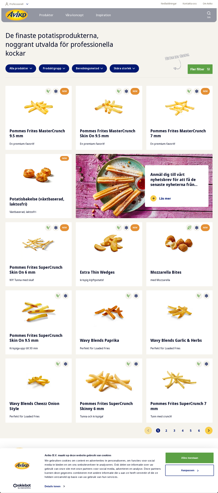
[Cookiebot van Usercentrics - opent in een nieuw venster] (22, 486)
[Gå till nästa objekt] (209, 430)
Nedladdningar (169, 3)
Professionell (16, 4)
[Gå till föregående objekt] (148, 430)
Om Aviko (208, 3)
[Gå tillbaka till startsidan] (16, 15)
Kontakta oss (190, 3)
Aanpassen (187, 470)
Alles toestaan (189, 457)
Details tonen (52, 486)
